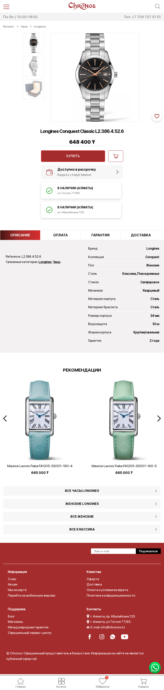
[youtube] (125, 636)
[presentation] (5, 418)
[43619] (115, 156)
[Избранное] (102, 681)
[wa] (114, 636)
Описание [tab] (20, 235)
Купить (73, 156)
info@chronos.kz (113, 627)
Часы (56, 262)
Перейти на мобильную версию (31, 595)
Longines (45, 262)
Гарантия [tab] (100, 235)
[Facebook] (92, 636)
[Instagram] (103, 636)
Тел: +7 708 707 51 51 (142, 17)
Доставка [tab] (141, 235)
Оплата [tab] (60, 235)
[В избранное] (157, 116)
